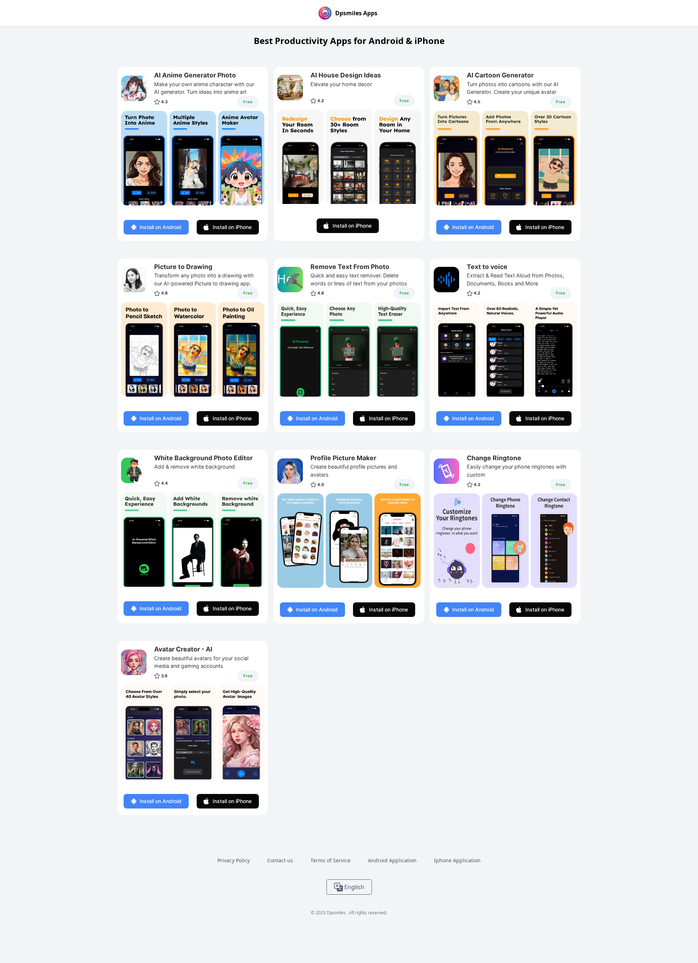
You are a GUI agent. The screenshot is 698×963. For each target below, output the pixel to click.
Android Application (392, 860)
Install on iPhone (232, 227)
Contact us (280, 860)
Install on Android (160, 227)
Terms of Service (330, 860)
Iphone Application (457, 860)
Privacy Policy (233, 860)
